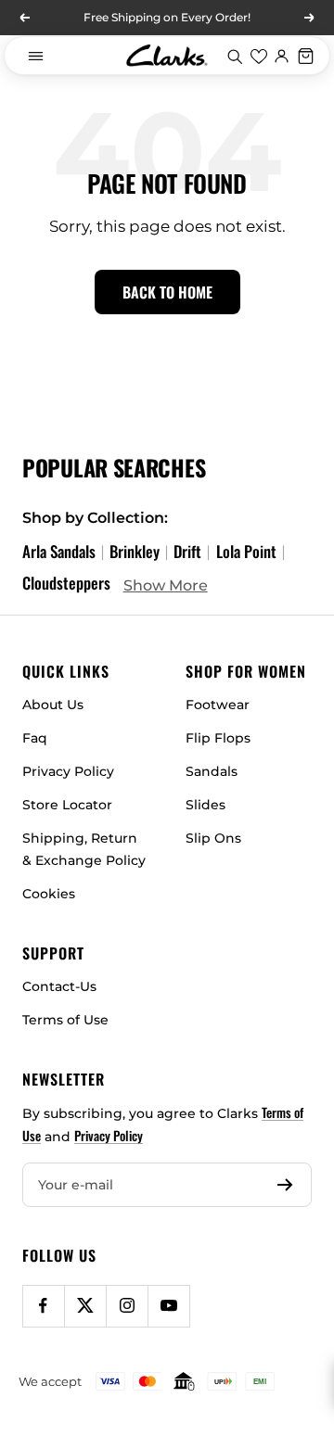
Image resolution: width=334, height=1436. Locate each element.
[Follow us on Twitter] (85, 1306)
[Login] (282, 55)
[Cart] (306, 55)
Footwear (218, 704)
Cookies (48, 893)
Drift (187, 551)
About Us (53, 704)
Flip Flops (218, 738)
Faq (34, 738)
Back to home (167, 292)
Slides (205, 804)
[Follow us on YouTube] (168, 1306)
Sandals (212, 771)
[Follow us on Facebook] (43, 1306)
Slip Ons (213, 838)
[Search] (235, 55)
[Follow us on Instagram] (127, 1306)
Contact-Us (59, 986)
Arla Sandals (59, 551)
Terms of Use (65, 1019)
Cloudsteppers (66, 582)
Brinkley (134, 551)
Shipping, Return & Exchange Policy (84, 849)
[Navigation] (35, 55)
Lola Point (246, 551)
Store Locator (67, 804)
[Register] (285, 1184)
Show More (165, 585)
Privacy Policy (68, 771)
